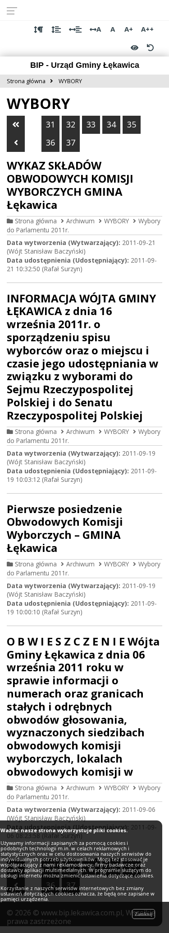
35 (131, 124)
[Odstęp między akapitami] (38, 29)
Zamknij (143, 914)
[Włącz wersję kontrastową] (135, 47)
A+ (128, 28)
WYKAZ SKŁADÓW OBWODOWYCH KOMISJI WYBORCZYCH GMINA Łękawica (70, 185)
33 (91, 124)
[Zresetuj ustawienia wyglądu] (150, 47)
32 (70, 124)
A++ (147, 28)
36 (50, 142)
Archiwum (80, 221)
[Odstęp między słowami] (75, 29)
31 (50, 124)
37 (70, 142)
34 (111, 124)
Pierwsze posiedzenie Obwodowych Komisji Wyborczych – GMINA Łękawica (65, 528)
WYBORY (116, 221)
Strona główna (36, 221)
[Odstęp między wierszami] (56, 29)
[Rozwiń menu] (15, 10)
